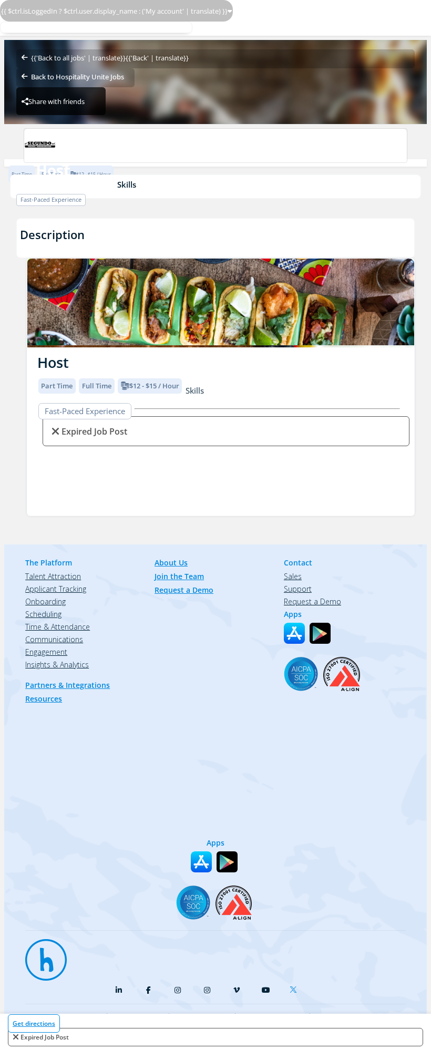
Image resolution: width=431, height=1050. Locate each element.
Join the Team (179, 576)
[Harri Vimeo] (236, 990)
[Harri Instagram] (177, 990)
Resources (43, 699)
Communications (54, 639)
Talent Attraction (53, 576)
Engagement (46, 652)
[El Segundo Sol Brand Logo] (215, 145)
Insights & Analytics (57, 665)
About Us (171, 563)
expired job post (44, 1037)
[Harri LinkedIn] (119, 990)
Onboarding (45, 601)
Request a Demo (184, 590)
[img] (220, 303)
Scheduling (43, 614)
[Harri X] (295, 987)
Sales (293, 576)
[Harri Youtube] (266, 990)
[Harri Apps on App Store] (294, 633)
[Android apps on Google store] (320, 633)
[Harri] (41, 955)
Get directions (34, 1023)
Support (298, 589)
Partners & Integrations (67, 685)
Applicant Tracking (55, 589)
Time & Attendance (57, 627)
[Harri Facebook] (148, 990)
